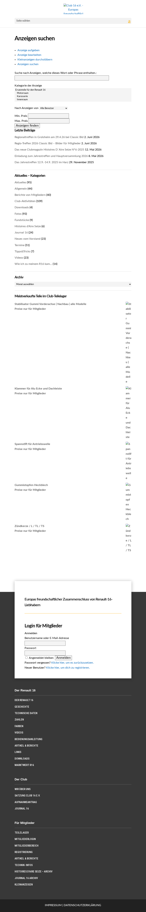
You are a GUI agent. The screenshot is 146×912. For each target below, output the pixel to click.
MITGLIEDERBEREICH (26, 845)
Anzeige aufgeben (28, 50)
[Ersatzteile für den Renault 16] (73, 90)
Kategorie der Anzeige (28, 85)
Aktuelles (20, 182)
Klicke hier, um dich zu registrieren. (68, 667)
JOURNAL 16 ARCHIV (26, 878)
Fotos (18, 213)
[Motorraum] (73, 93)
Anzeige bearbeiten (29, 55)
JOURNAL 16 (22, 808)
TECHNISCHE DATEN (26, 713)
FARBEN (19, 726)
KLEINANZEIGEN (24, 884)
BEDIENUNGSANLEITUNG (28, 739)
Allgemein (21, 188)
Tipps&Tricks (22, 251)
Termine (19, 245)
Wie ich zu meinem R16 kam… (33, 264)
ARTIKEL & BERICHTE (26, 745)
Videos (19, 257)
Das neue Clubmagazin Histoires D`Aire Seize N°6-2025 (49, 149)
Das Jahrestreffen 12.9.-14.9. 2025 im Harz (41, 162)
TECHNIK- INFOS (24, 865)
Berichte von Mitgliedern (30, 194)
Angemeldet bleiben (41, 657)
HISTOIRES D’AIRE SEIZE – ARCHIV (34, 871)
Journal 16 (21, 232)
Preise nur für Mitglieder (30, 308)
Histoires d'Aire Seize (28, 226)
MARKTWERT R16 (24, 765)
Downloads (22, 207)
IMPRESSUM (53, 905)
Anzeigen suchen (27, 64)
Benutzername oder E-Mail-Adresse (47, 638)
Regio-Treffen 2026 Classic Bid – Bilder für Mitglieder (48, 143)
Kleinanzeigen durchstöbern (34, 59)
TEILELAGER (22, 832)
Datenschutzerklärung (82, 905)
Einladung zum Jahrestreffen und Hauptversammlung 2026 (51, 156)
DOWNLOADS (22, 758)
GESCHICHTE (22, 706)
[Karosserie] (73, 96)
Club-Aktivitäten (25, 201)
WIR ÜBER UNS (22, 789)
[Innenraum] (73, 99)
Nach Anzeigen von (26, 108)
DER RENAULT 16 (24, 700)
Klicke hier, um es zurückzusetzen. (72, 662)
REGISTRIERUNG (24, 852)
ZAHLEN (19, 719)
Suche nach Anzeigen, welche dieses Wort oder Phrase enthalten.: (56, 73)
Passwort (30, 648)
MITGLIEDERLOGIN (25, 839)
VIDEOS (19, 732)
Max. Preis (21, 120)
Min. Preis (21, 115)
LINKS (18, 752)
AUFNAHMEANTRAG (26, 802)
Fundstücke (22, 220)
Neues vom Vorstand (27, 238)
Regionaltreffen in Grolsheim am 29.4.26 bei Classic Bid (49, 137)
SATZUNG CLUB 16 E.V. (27, 795)
